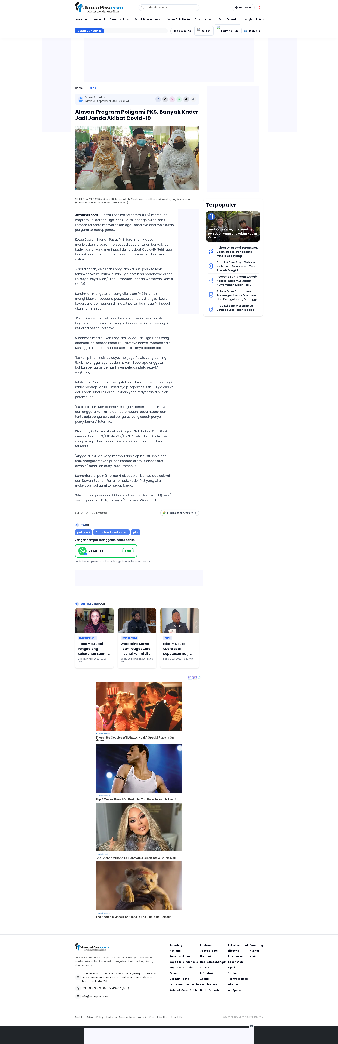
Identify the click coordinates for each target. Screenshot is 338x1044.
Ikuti (128, 551)
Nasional (99, 19)
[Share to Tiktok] (186, 99)
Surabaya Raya (120, 19)
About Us (176, 1017)
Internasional (237, 956)
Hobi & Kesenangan (213, 962)
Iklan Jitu (254, 31)
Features (206, 945)
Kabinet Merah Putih (183, 990)
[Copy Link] (193, 99)
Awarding (82, 19)
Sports (204, 967)
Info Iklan (162, 1017)
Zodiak (204, 979)
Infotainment (129, 637)
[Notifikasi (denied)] (259, 7)
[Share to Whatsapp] (179, 99)
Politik (92, 88)
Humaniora (207, 956)
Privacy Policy (95, 1017)
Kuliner (254, 950)
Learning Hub (229, 31)
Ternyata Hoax (238, 979)
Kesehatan (235, 962)
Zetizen (206, 31)
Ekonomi (175, 973)
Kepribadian (208, 984)
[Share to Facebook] (158, 99)
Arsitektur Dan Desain (184, 984)
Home (79, 88)
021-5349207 (112, 988)
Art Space (234, 990)
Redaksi (79, 1017)
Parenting (256, 945)
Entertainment (204, 19)
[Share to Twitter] (165, 99)
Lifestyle (247, 19)
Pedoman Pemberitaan (120, 1017)
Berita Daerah (227, 19)
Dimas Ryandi (93, 97)
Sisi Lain (233, 973)
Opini (231, 967)
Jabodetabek (209, 950)
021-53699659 (91, 988)
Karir (253, 956)
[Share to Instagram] (172, 99)
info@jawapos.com (95, 996)
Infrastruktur (208, 973)
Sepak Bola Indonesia (148, 19)
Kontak (142, 1017)
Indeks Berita (182, 31)
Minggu (233, 984)
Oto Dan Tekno (179, 979)
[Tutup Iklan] (251, 1026)
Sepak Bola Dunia (178, 19)
